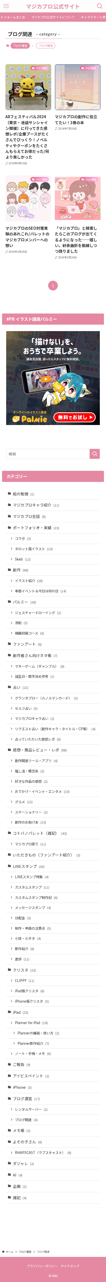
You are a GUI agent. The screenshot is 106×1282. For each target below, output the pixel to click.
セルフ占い (26, 708)
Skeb (23, 559)
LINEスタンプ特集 (32, 876)
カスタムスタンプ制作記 (36, 897)
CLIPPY (24, 980)
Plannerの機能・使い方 (38, 1033)
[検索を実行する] (95, 454)
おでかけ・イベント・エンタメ (42, 791)
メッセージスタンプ (33, 907)
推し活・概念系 (29, 771)
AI (17, 1174)
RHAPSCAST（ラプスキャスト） (43, 1152)
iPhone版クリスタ (32, 1001)
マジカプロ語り (30, 843)
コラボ (23, 538)
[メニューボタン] (6, 6)
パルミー (24, 602)
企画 (19, 1186)
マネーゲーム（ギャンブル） (39, 666)
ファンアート (27, 644)
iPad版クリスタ (29, 990)
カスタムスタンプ (32, 887)
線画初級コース (29, 633)
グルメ (24, 801)
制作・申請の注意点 (33, 928)
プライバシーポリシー (42, 1266)
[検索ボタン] (100, 6)
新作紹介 (24, 948)
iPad (20, 1012)
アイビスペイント (31, 1075)
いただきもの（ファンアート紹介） (46, 855)
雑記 (19, 1197)
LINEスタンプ (29, 866)
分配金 (23, 917)
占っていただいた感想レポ (38, 739)
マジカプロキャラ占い (34, 718)
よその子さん (27, 1141)
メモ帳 (21, 1130)
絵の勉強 (23, 493)
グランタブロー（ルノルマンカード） (46, 698)
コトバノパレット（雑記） (40, 833)
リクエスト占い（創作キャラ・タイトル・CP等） (55, 728)
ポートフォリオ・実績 (36, 527)
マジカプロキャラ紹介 (36, 505)
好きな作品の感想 (31, 781)
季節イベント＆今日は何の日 (40, 590)
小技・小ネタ (28, 938)
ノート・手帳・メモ (33, 1053)
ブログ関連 (26, 1119)
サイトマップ (70, 1266)
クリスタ (24, 970)
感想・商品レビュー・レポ (40, 749)
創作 (20, 569)
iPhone (22, 1087)
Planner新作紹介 (33, 1043)
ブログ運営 (20, 45)
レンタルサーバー (31, 1109)
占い (20, 687)
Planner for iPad (31, 1022)
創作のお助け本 (30, 822)
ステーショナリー (31, 812)
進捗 (22, 959)
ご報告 (21, 1064)
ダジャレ (23, 1163)
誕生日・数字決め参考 (34, 676)
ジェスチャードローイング (38, 612)
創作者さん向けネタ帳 (35, 655)
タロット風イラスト (34, 548)
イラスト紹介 (29, 580)
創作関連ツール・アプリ (36, 760)
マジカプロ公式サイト (53, 6)
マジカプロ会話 (29, 516)
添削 (21, 622)
